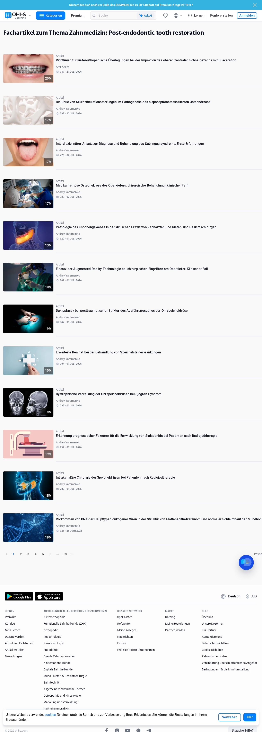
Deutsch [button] (234, 596)
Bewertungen (13, 656)
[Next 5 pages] (57, 554)
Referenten (124, 623)
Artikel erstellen (14, 649)
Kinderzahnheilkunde (57, 663)
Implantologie (52, 636)
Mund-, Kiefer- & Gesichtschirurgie (65, 676)
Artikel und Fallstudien (19, 643)
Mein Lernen (13, 630)
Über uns (207, 617)
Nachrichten (125, 636)
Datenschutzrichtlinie (215, 643)
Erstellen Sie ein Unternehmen (136, 649)
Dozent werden (14, 636)
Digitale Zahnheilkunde (58, 669)
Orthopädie (51, 630)
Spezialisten (125, 617)
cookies (50, 715)
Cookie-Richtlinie (212, 649)
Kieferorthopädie (54, 617)
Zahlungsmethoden (214, 656)
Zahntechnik (52, 682)
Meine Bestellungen (177, 623)
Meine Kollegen (127, 630)
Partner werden (175, 630)
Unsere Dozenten (213, 623)
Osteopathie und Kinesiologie (62, 695)
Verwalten (229, 717)
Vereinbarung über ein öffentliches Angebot (229, 663)
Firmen (121, 643)
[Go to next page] (72, 554)
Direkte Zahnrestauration (60, 656)
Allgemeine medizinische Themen (64, 689)
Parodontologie (53, 643)
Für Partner (209, 630)
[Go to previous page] (6, 554)
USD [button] (251, 596)
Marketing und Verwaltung (61, 702)
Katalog (10, 623)
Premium (78, 15)
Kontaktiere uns (212, 636)
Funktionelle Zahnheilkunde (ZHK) (65, 623)
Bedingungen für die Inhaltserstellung (226, 669)
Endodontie (51, 649)
